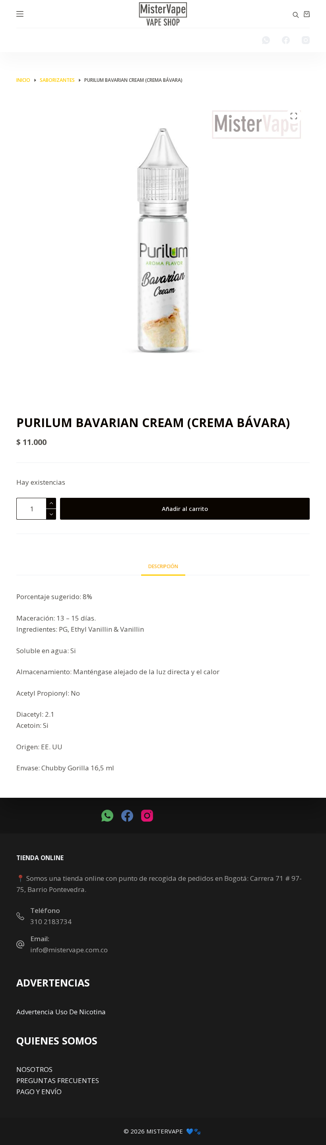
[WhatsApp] (266, 40)
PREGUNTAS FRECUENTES (57, 1080)
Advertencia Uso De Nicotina (61, 1011)
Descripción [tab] (163, 566)
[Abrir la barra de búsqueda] (296, 14)
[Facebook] (286, 40)
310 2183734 (51, 921)
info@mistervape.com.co (69, 949)
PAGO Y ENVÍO (39, 1091)
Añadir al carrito (185, 509)
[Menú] (19, 13)
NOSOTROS (34, 1069)
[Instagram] (306, 40)
